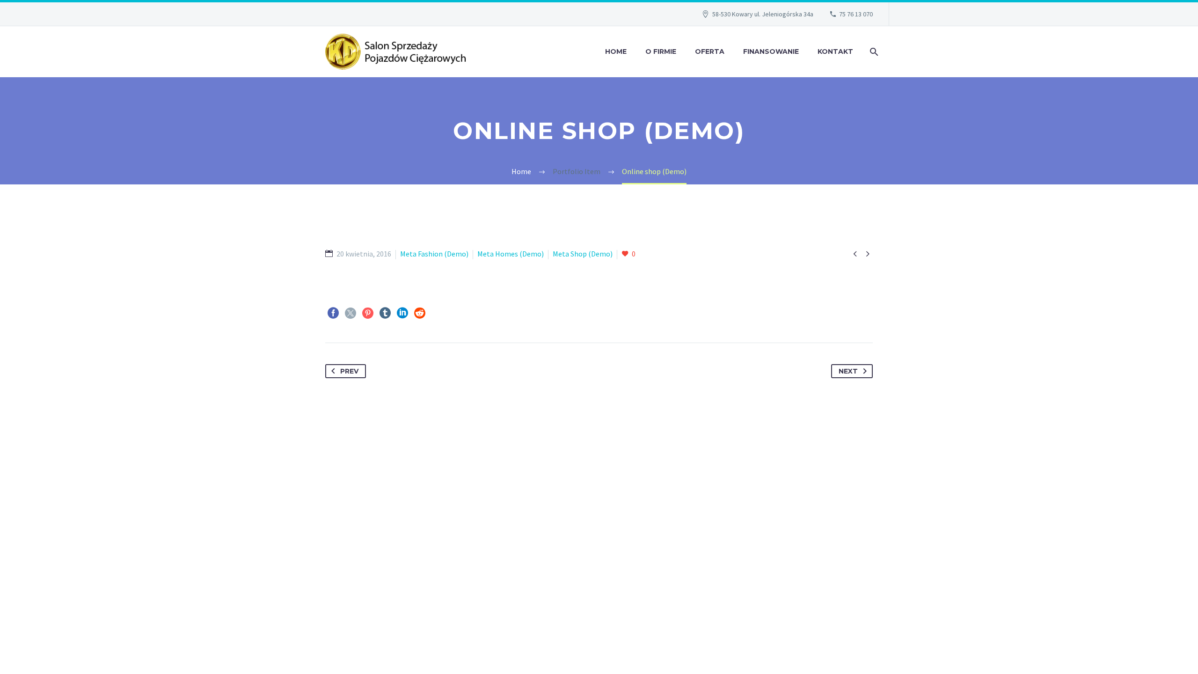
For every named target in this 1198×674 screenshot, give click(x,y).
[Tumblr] (385, 313)
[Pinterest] (367, 313)
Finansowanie (771, 51)
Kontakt (835, 51)
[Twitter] (350, 313)
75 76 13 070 (856, 14)
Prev (349, 371)
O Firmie (660, 51)
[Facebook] (333, 313)
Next (848, 371)
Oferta (709, 51)
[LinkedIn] (402, 313)
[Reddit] (419, 313)
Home (616, 51)
